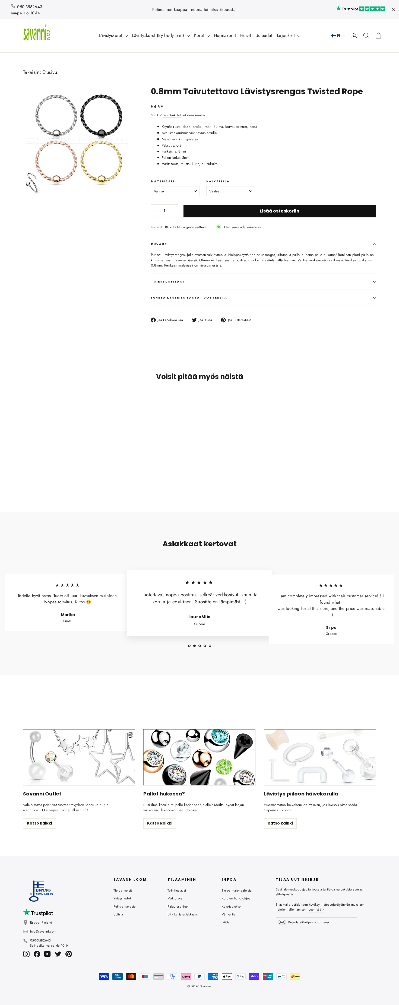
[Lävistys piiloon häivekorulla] (320, 757)
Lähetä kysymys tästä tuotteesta (189, 298)
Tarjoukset (286, 35)
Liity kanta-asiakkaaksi (182, 914)
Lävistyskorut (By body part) (158, 35)
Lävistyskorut (111, 35)
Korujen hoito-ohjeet (237, 898)
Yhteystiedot (122, 898)
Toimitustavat (176, 890)
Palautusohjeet (178, 906)
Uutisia (118, 914)
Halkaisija (218, 181)
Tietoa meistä (123, 890)
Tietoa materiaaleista (237, 890)
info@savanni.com (43, 931)
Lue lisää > (317, 909)
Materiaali (163, 181)
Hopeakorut (225, 35)
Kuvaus (159, 244)
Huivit (245, 35)
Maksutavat (175, 898)
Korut (199, 35)
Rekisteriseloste (124, 906)
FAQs (226, 922)
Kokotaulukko (231, 906)
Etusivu (49, 72)
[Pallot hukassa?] (199, 757)
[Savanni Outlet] (79, 757)
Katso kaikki (39, 823)
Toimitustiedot (168, 282)
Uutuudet (263, 35)
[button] (337, 36)
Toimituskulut (172, 115)
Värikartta (229, 914)
